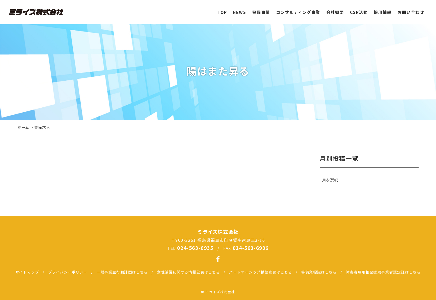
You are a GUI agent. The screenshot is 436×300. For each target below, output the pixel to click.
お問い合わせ (411, 12)
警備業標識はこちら (319, 272)
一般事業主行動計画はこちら (122, 272)
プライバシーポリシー (68, 272)
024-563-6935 (195, 247)
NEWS (239, 12)
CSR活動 (359, 12)
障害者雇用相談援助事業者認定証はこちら (383, 272)
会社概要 (335, 12)
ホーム (23, 127)
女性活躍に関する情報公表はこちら (188, 272)
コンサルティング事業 (298, 12)
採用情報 (382, 12)
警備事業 (261, 12)
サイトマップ (27, 272)
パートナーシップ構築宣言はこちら (260, 272)
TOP (222, 12)
